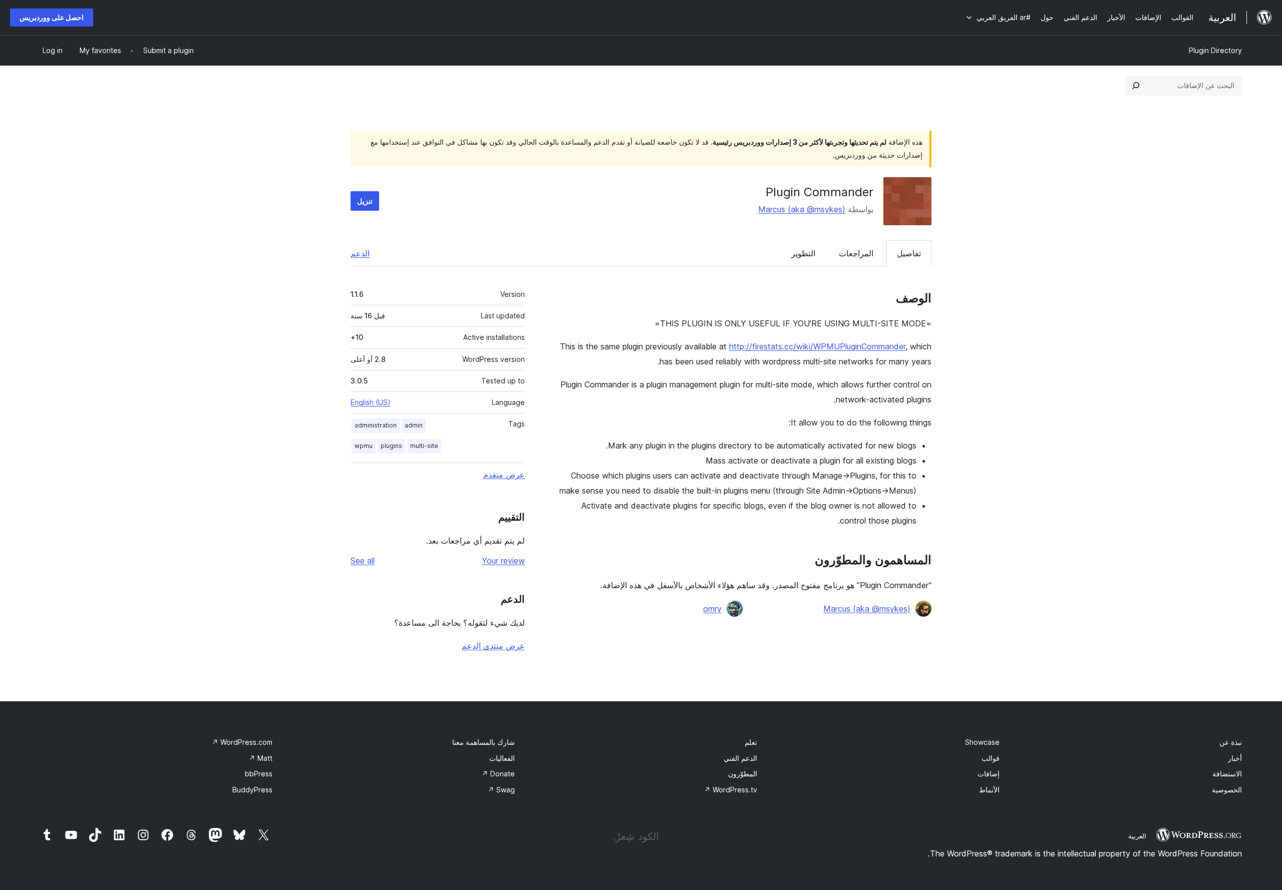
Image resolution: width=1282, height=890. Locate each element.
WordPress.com (242, 742)
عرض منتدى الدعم (493, 646)
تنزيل (365, 201)
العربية (1137, 836)
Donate (498, 773)
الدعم (360, 253)
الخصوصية (1227, 789)
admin (414, 425)
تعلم (751, 742)
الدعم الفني (740, 758)
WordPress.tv (730, 789)
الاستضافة (1227, 773)
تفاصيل (909, 253)
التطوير (803, 253)
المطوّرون (742, 773)
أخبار (1235, 758)
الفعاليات (502, 758)
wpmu (364, 446)
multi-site (424, 446)
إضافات (989, 773)
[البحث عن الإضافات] (1136, 86)
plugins (391, 446)
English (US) (371, 402)
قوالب (991, 758)
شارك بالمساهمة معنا (483, 742)
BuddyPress (252, 789)
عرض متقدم (504, 475)
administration (376, 425)
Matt (260, 758)
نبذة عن (1230, 742)
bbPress (258, 773)
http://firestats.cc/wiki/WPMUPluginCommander (817, 346)
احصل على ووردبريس (52, 17)
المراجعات (856, 253)
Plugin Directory (1215, 50)
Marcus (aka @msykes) (801, 209)
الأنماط (989, 789)
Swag (501, 789)
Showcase (982, 742)
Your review (503, 561)
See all (363, 561)
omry (712, 609)
